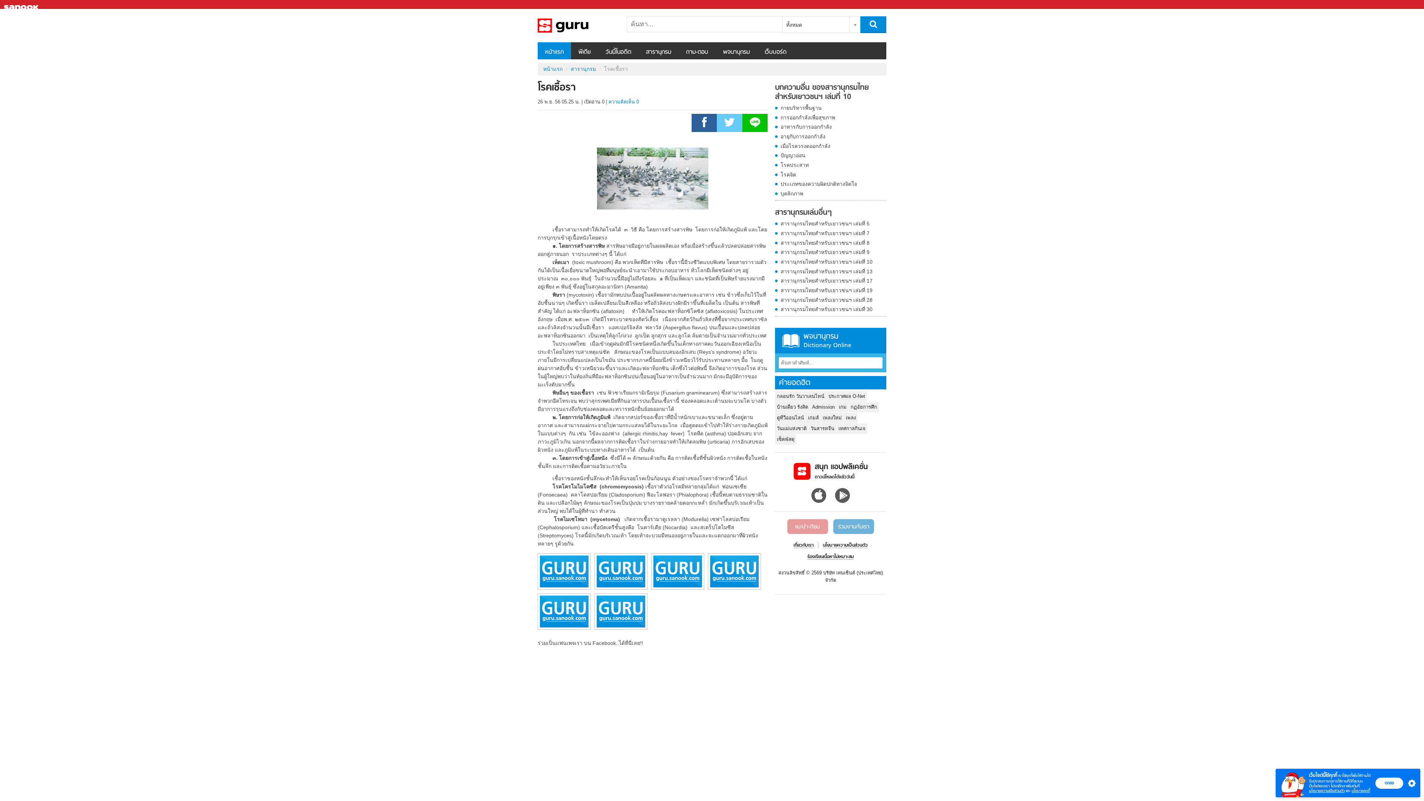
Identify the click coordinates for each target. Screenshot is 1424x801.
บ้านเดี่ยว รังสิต (792, 407)
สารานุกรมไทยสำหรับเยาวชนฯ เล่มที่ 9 (825, 252)
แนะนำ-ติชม (807, 527)
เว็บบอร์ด (776, 52)
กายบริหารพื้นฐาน (801, 108)
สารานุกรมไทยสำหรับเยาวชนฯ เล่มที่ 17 (827, 281)
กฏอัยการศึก (864, 407)
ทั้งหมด (794, 25)
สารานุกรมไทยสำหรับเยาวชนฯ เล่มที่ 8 (825, 243)
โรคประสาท (795, 165)
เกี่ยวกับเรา (804, 545)
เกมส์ (813, 418)
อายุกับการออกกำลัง (803, 136)
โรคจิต (788, 175)
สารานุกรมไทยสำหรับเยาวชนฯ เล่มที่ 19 (827, 290)
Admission (823, 407)
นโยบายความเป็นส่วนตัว (1327, 791)
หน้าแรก (554, 52)
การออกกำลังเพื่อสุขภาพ (808, 118)
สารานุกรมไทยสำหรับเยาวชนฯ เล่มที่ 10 (827, 262)
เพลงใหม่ (832, 418)
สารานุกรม (658, 52)
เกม (843, 407)
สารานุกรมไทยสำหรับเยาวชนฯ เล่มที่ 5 (825, 224)
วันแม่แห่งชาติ (792, 428)
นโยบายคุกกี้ (1361, 791)
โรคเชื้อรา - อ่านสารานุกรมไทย (577, 26)
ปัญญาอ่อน (793, 155)
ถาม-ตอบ (697, 52)
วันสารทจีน (822, 428)
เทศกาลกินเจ (852, 428)
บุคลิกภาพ (792, 194)
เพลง (851, 418)
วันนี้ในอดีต (618, 52)
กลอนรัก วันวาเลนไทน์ (800, 396)
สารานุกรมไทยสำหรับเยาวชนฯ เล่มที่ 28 (827, 300)
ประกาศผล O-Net (846, 396)
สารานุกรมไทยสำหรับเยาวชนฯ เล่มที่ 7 (825, 233)
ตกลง (1389, 783)
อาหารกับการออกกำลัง (806, 127)
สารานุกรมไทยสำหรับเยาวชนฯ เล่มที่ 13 (827, 271)
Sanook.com (22, 4)
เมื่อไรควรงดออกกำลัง (805, 146)
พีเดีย (584, 52)
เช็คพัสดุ (785, 439)
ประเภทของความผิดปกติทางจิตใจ (819, 184)
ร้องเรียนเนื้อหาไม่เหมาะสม (830, 557)
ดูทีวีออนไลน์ (790, 418)
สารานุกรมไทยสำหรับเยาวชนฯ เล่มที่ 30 (827, 309)
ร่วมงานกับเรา (853, 527)
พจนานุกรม (736, 52)
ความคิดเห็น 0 (624, 102)
